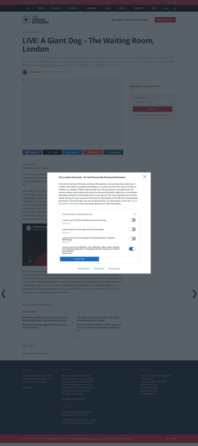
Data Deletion (84, 269)
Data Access (99, 269)
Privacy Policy (114, 269)
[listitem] (99, 214)
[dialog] (99, 223)
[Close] (145, 177)
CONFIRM (80, 259)
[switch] (132, 220)
